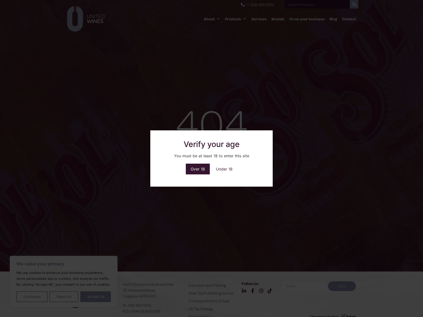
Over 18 (198, 169)
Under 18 (224, 169)
